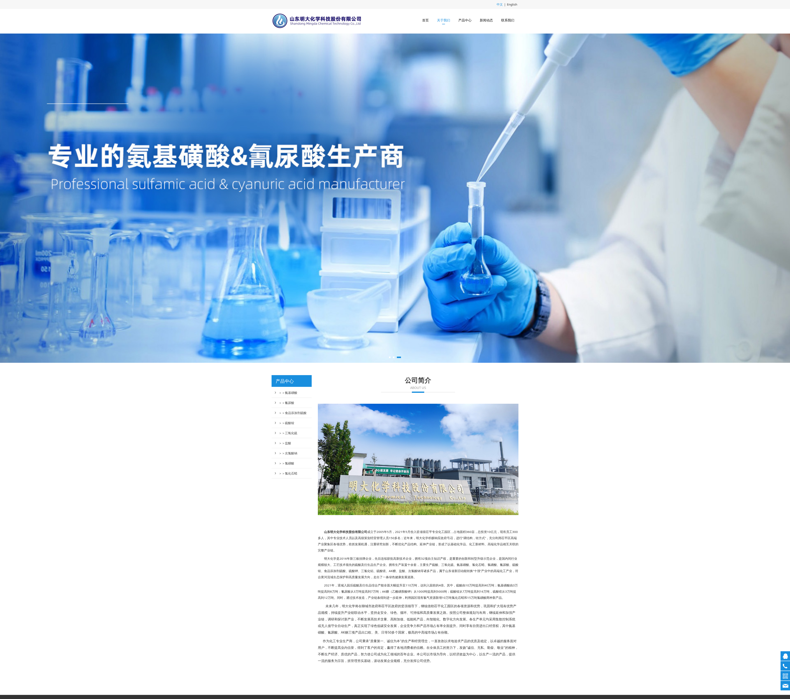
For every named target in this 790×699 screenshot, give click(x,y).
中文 (500, 4)
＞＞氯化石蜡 (288, 473)
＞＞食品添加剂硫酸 (293, 413)
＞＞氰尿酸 (286, 403)
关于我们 (443, 20)
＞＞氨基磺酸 (288, 393)
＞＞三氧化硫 (288, 433)
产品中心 (465, 20)
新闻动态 (486, 20)
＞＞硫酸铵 (286, 423)
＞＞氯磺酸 (286, 463)
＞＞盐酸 (285, 443)
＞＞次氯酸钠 (288, 453)
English (512, 4)
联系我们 (507, 20)
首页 (425, 20)
